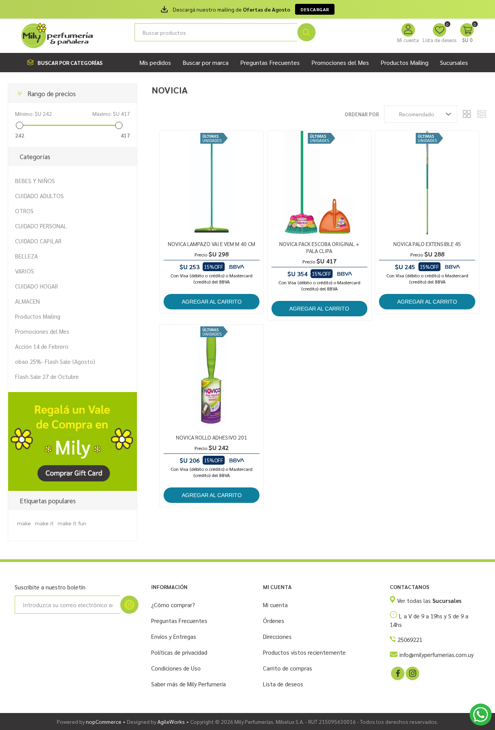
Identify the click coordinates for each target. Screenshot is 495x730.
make (24, 522)
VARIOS (24, 271)
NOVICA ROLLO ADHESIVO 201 (211, 437)
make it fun (72, 522)
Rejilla (467, 114)
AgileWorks (171, 721)
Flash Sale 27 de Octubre (47, 376)
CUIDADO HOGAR (36, 286)
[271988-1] (427, 182)
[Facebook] (397, 673)
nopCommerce (103, 721)
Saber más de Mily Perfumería (188, 684)
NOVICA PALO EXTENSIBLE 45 (427, 243)
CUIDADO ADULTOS (39, 195)
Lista (481, 114)
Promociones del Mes (42, 331)
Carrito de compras (287, 668)
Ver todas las (429, 600)
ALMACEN (27, 301)
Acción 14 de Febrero (41, 346)
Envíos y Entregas (173, 636)
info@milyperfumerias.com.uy (436, 654)
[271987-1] (211, 182)
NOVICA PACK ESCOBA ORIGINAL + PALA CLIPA (319, 247)
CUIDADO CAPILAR (38, 240)
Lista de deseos (283, 684)
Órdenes (273, 620)
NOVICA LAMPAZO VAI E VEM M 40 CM (211, 243)
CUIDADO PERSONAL (41, 225)
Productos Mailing (37, 316)
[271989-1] (211, 376)
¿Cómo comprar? (173, 604)
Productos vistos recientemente (304, 652)
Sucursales (454, 62)
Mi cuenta (408, 40)
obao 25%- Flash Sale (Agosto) (55, 361)
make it (44, 522)
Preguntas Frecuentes (179, 620)
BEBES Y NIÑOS (35, 180)
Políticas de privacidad (179, 652)
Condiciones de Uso (176, 668)
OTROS (24, 210)
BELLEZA (26, 256)
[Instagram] (412, 673)
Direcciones (277, 636)
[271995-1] (319, 182)
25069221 (410, 639)
